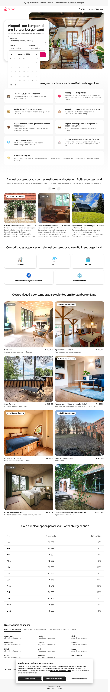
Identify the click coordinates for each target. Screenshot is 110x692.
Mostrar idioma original (76, 3)
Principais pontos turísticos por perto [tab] (63, 629)
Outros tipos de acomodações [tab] (35, 629)
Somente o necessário (54, 679)
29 (36, 80)
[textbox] (17, 48)
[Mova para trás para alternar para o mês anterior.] (11, 54)
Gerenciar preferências (79, 679)
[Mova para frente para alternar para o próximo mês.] (36, 54)
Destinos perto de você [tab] (12, 629)
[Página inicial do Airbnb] (9, 9)
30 (11, 85)
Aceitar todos (30, 679)
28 (32, 80)
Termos (59, 688)
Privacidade (51, 688)
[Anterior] (49, 189)
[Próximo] (58, 189)
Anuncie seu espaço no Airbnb (91, 9)
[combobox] (27, 40)
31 (15, 85)
